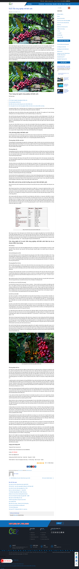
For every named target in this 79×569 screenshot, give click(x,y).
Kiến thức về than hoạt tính (62, 26)
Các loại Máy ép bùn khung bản (63, 44)
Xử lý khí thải (41, 4)
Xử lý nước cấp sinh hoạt (45, 539)
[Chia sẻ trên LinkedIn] (35, 467)
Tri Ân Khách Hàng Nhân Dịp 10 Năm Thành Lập (17, 492)
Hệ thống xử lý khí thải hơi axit (63, 49)
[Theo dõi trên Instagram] (61, 1)
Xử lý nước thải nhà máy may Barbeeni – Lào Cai (66, 79)
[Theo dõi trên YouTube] (68, 1)
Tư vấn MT (59, 33)
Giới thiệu (29, 4)
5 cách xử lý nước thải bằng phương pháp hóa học (66, 91)
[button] (2, 568)
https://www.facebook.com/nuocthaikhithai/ (21, 449)
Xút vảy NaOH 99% (12, 501)
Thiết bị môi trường (61, 28)
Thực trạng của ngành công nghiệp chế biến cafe (18, 100)
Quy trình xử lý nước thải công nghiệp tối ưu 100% (18, 488)
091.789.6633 (7, 561)
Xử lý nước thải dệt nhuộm (47, 478)
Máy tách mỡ (59, 51)
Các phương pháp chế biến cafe (15, 102)
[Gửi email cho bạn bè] (31, 467)
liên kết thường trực (29, 470)
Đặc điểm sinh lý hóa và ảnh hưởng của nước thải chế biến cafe (20, 104)
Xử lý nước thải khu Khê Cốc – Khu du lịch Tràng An (63, 74)
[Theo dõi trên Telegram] (69, 1)
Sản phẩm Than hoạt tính (62, 59)
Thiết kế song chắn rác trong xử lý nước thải (17, 499)
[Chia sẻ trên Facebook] (27, 467)
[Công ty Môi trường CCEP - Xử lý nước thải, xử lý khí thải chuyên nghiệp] (11, 3)
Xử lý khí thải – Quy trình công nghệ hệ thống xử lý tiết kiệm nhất (21, 486)
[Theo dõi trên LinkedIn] (67, 1)
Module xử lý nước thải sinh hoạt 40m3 (66, 85)
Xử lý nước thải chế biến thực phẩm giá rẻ (17, 505)
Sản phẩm (55, 4)
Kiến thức (59, 4)
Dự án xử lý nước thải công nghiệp (63, 20)
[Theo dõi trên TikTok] (62, 1)
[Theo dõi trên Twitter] (63, 1)
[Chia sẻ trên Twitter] (29, 467)
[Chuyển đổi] (68, 46)
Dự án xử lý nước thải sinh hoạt (63, 22)
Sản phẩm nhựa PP (60, 56)
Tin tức (58, 30)
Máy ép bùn (33, 532)
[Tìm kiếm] (69, 4)
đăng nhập (15, 515)
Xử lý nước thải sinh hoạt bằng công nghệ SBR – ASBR (19, 495)
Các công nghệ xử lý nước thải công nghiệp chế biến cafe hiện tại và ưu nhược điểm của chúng (26, 105)
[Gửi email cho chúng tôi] (64, 1)
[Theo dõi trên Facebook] (60, 1)
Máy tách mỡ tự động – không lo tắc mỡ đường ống (18, 503)
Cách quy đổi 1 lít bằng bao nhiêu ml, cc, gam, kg (18, 509)
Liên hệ (66, 4)
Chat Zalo (76, 558)
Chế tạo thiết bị (60, 14)
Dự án (63, 4)
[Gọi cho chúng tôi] (65, 1)
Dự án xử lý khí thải (60, 18)
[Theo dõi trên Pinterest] (66, 1)
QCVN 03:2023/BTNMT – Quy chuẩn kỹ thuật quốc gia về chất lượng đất (63, 67)
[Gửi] (69, 8)
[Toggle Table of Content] (9, 98)
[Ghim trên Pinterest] (33, 467)
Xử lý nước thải (35, 4)
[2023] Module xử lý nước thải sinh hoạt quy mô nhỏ (20, 478)
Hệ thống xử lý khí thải (61, 46)
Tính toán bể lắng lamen (13, 507)
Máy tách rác (33, 539)
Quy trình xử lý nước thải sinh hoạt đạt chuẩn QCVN (18, 484)
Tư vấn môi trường (48, 4)
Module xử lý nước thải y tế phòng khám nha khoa (18, 493)
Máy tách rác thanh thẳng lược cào (15, 497)
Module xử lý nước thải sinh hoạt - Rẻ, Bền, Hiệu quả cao (63, 54)
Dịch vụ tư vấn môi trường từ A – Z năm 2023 (17, 490)
